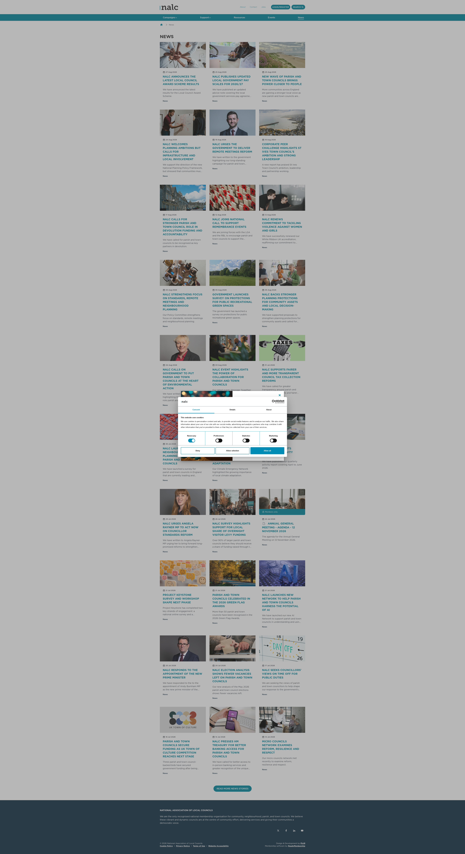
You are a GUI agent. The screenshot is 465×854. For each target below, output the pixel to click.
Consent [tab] (196, 410)
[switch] (218, 440)
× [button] (279, 395)
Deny (198, 451)
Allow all (267, 451)
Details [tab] (233, 410)
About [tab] (268, 410)
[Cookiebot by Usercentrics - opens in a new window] (273, 401)
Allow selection (232, 451)
